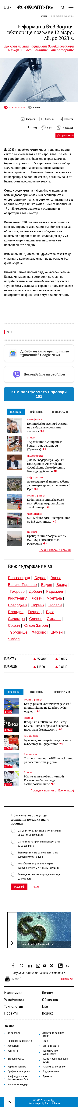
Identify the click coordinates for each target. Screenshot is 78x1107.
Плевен (55, 605)
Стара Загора (36, 625)
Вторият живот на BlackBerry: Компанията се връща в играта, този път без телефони (46, 725)
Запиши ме (67, 979)
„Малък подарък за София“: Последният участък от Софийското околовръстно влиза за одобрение (46, 465)
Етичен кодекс (16, 1058)
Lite (45, 1006)
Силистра (16, 619)
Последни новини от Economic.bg (52, 790)
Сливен (35, 619)
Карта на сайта (50, 1045)
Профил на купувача (19, 1071)
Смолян (54, 619)
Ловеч (37, 598)
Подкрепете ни (50, 1071)
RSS (67, 965)
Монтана (54, 598)
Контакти (13, 1050)
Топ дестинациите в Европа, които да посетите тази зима (48, 760)
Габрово (17, 591)
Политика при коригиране (50, 1052)
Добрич (35, 591)
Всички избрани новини (55, 550)
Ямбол (14, 639)
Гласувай (19, 886)
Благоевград (19, 578)
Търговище (17, 632)
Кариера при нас (17, 1066)
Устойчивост (14, 999)
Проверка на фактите (20, 1041)
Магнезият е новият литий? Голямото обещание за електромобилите (44, 780)
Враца (61, 585)
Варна (56, 578)
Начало (43, 15)
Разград (35, 612)
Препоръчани (60, 411)
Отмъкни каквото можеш (37, 944)
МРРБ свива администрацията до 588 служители (48, 519)
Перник (37, 605)
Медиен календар (17, 1084)
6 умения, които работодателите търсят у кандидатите (48, 742)
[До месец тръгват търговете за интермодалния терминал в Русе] (14, 483)
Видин (46, 585)
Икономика (13, 993)
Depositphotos (52, 1103)
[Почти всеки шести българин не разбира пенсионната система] (14, 425)
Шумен (57, 632)
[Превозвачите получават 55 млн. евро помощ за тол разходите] (14, 538)
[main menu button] (71, 7)
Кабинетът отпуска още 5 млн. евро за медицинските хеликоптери (46, 503)
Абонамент (14, 1045)
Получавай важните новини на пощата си (39, 973)
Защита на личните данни (53, 1034)
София (14, 625)
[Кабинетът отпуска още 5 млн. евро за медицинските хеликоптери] (14, 502)
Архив (36, 886)
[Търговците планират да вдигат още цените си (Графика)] (14, 443)
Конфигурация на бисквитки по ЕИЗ (18, 1078)
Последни (16, 411)
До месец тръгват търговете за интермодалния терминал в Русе (48, 485)
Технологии (13, 1006)
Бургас (40, 578)
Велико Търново (22, 585)
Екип (45, 1041)
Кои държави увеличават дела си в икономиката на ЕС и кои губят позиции (47, 707)
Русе (50, 612)
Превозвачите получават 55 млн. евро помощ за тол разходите (46, 539)
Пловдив (15, 612)
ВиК (9, 332)
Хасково (39, 632)
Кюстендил (17, 598)
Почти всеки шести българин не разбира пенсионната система (48, 427)
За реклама (14, 1033)
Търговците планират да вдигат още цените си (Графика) (44, 445)
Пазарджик (17, 605)
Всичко (48, 1013)
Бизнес (48, 993)
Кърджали (55, 591)
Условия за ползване (54, 1066)
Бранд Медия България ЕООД (55, 1060)
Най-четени (36, 411)
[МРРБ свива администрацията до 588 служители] (14, 520)
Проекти (11, 1013)
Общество (50, 999)
